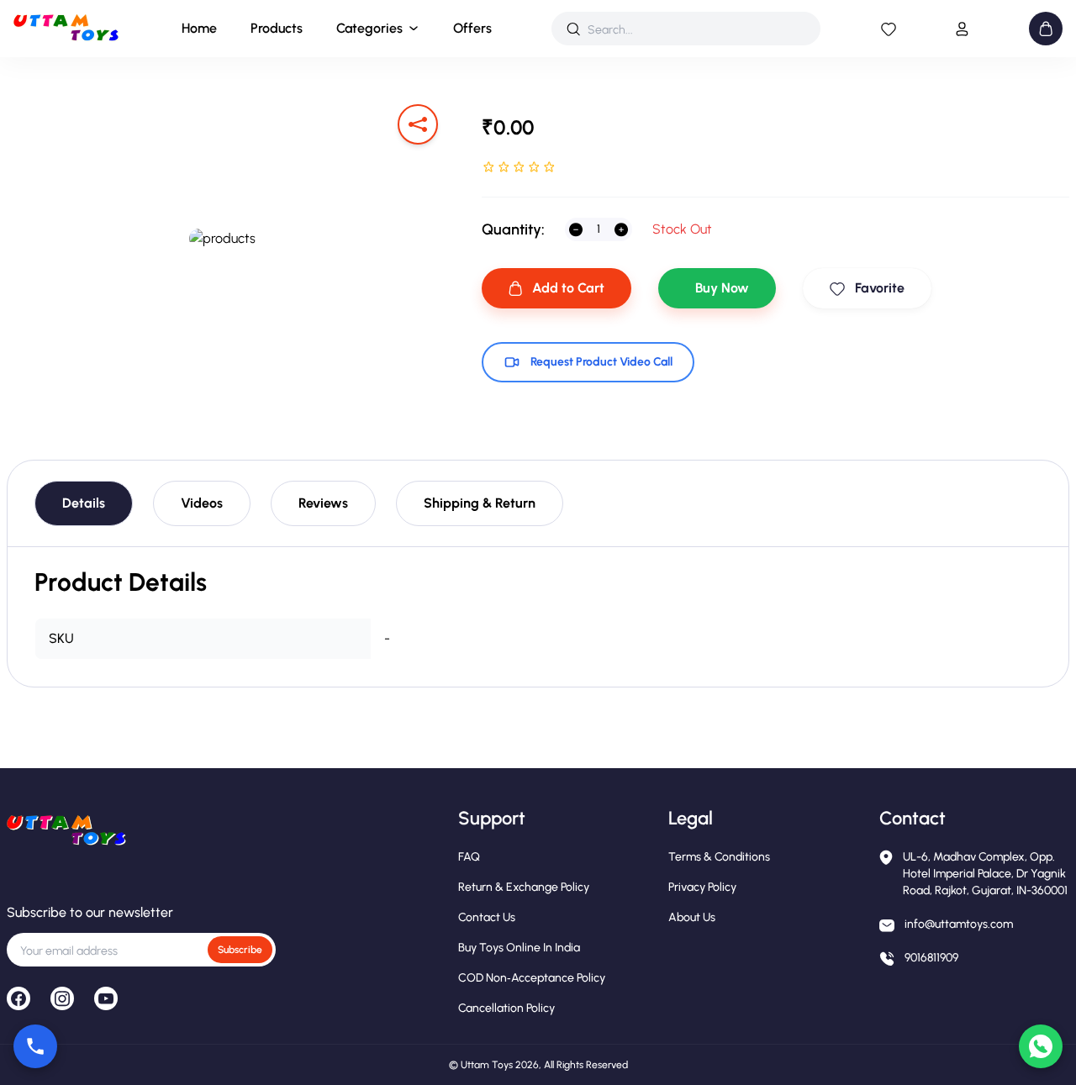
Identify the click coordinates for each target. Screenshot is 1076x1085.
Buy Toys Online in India (519, 947)
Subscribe (240, 950)
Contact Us (486, 917)
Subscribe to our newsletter (90, 912)
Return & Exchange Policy (523, 887)
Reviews (323, 503)
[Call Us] (35, 1046)
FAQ (469, 857)
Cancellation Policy (506, 1008)
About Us (691, 917)
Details (83, 503)
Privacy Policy (702, 887)
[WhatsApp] (1041, 1046)
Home (199, 28)
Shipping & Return (479, 503)
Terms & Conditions (719, 857)
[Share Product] (418, 124)
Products (277, 28)
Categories (369, 28)
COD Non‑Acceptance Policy (531, 978)
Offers (472, 28)
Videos (202, 503)
